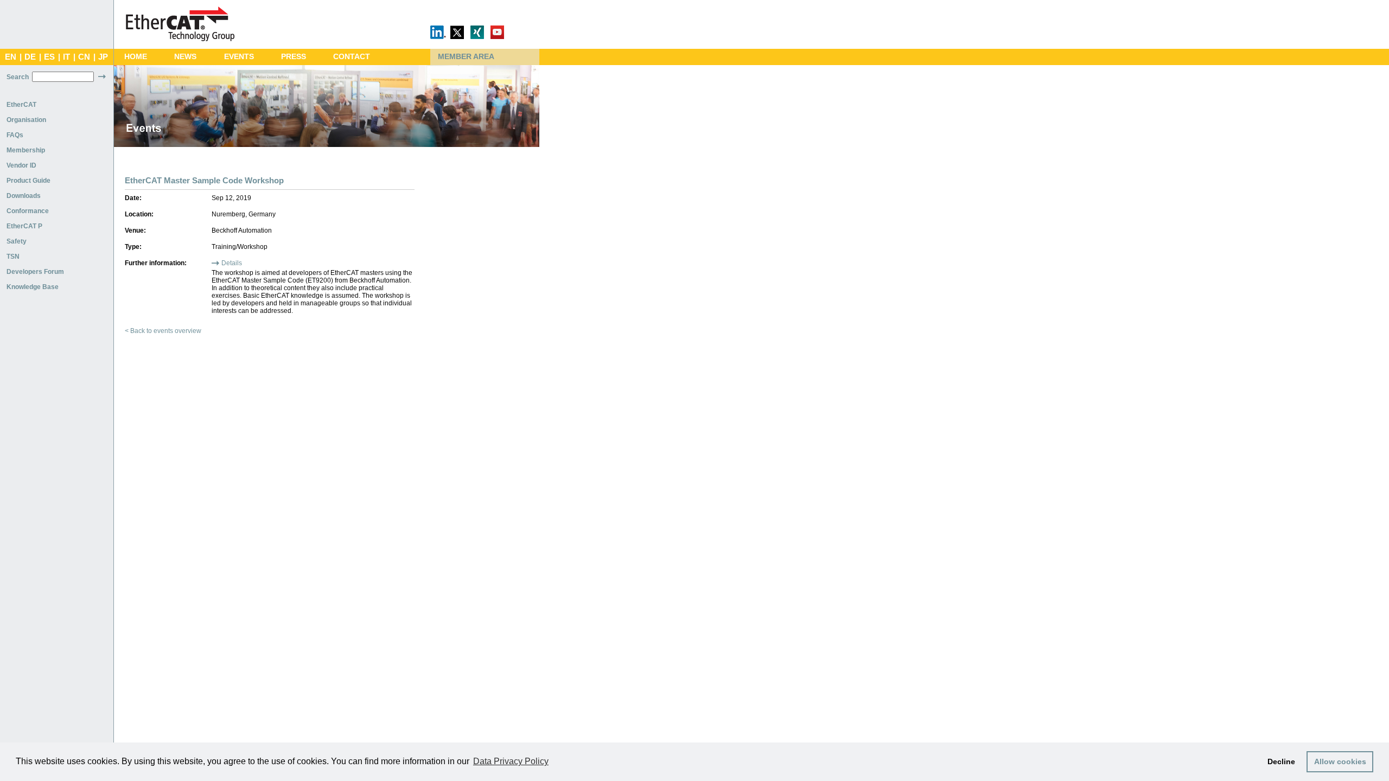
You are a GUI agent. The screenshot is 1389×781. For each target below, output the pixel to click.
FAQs (15, 135)
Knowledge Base (33, 287)
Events (239, 57)
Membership (26, 150)
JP (103, 57)
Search (18, 77)
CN (84, 57)
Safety (17, 241)
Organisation (26, 120)
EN (10, 57)
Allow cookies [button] (1340, 761)
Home (135, 57)
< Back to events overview (163, 331)
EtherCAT (21, 104)
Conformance (28, 211)
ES (49, 57)
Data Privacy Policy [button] (511, 761)
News (185, 57)
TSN (13, 256)
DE (30, 57)
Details (231, 263)
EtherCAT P (24, 226)
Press (293, 57)
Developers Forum (35, 272)
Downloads (24, 196)
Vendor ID (21, 165)
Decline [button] (1281, 761)
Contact (351, 57)
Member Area (466, 57)
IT (66, 57)
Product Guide (28, 180)
